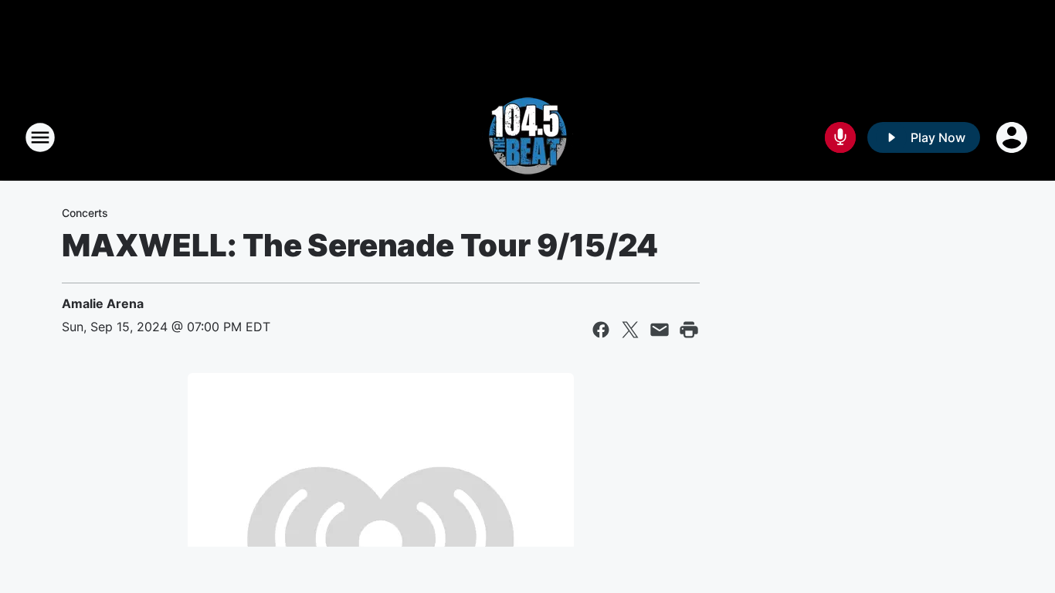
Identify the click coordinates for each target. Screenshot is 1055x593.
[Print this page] (689, 330)
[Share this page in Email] (659, 330)
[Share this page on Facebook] (601, 330)
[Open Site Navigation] (40, 137)
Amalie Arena (103, 303)
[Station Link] (527, 137)
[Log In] (1013, 137)
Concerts (85, 212)
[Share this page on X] (630, 330)
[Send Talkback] (840, 137)
